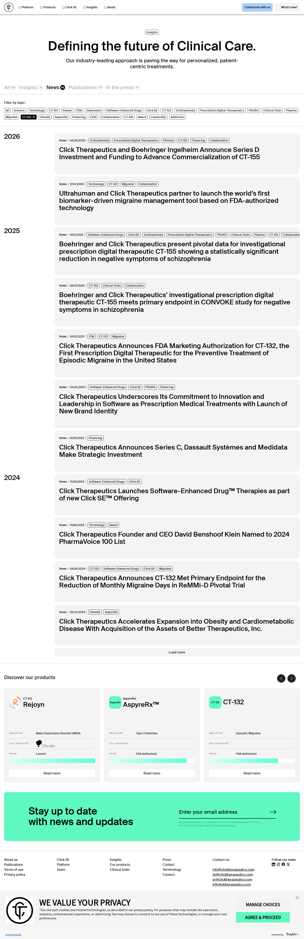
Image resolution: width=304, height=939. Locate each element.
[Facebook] (283, 864)
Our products (120, 864)
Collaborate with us (257, 7)
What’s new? (289, 7)
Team (61, 869)
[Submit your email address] (272, 812)
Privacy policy (14, 874)
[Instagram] (278, 864)
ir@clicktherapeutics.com (232, 884)
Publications (85, 88)
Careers (169, 874)
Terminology (172, 869)
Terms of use (13, 869)
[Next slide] (291, 678)
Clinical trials (119, 869)
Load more (177, 652)
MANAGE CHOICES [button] (263, 904)
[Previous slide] (281, 678)
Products (49, 7)
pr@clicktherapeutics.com (232, 879)
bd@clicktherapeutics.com (233, 874)
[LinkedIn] (273, 864)
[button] (297, 898)
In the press (122, 88)
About (111, 7)
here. (233, 825)
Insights (92, 7)
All (9, 88)
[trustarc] (292, 934)
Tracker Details (13, 934)
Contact (169, 864)
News (55, 88)
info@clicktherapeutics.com (233, 869)
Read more (52, 773)
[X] (288, 864)
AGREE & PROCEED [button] (263, 917)
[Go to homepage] (8, 7)
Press (167, 860)
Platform (28, 7)
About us (11, 860)
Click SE (71, 7)
